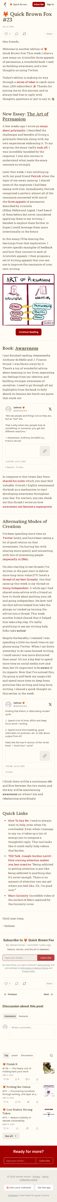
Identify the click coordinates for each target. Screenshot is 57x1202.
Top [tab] (6, 1055)
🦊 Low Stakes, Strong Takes (17, 1111)
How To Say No (18, 820)
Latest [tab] (14, 1055)
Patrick (36, 176)
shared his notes (14, 481)
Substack (13, 1195)
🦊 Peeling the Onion (16, 1087)
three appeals (17, 201)
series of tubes (25, 82)
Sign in (50, 4)
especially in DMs (15, 559)
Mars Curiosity (18, 895)
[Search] (51, 1055)
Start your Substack (20, 1187)
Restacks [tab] (23, 1016)
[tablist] (16, 1016)
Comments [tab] (10, 1016)
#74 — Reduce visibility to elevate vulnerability (17, 1119)
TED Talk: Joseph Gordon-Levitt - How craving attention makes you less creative (30, 860)
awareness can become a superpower (27, 506)
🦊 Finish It (10, 1064)
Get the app (44, 1187)
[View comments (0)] (17, 34)
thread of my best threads (20, 579)
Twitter (8, 538)
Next (46, 994)
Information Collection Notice (34, 968)
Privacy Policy (28, 971)
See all (9, 1135)
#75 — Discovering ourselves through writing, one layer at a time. (19, 1092)
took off (42, 147)
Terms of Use (44, 964)
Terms (45, 1176)
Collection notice (28, 1179)
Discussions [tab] (27, 1055)
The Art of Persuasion (25, 116)
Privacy (36, 1176)
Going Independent (15, 588)
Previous (12, 994)
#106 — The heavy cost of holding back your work (17, 1070)
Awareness (26, 348)
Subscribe (39, 4)
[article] (28, 1071)
